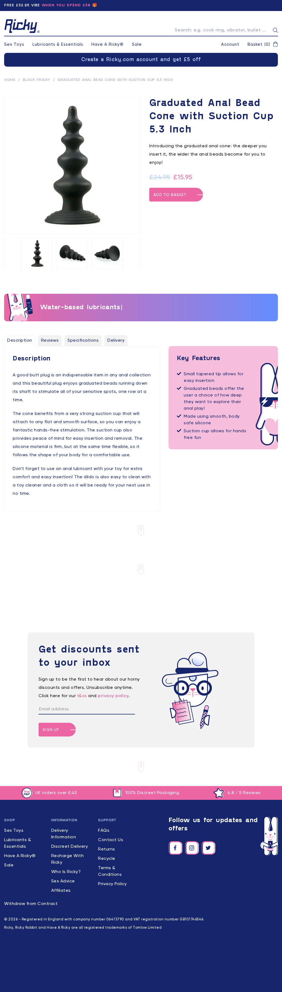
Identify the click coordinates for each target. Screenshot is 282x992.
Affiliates (61, 890)
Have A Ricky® (107, 44)
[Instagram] (192, 848)
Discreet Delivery (69, 846)
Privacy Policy (112, 884)
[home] (22, 26)
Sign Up (51, 730)
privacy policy (113, 696)
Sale (137, 44)
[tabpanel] (82, 426)
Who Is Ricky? (66, 872)
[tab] (19, 340)
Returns (106, 849)
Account (230, 44)
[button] (263, 44)
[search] (275, 30)
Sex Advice (63, 881)
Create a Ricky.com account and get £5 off (141, 59)
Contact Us (110, 840)
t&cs (82, 696)
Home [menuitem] (9, 80)
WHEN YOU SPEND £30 (66, 5)
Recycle (106, 859)
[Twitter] (208, 848)
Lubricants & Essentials (57, 44)
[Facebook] (175, 848)
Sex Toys (14, 44)
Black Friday (36, 80)
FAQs (103, 830)
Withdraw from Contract (31, 904)
